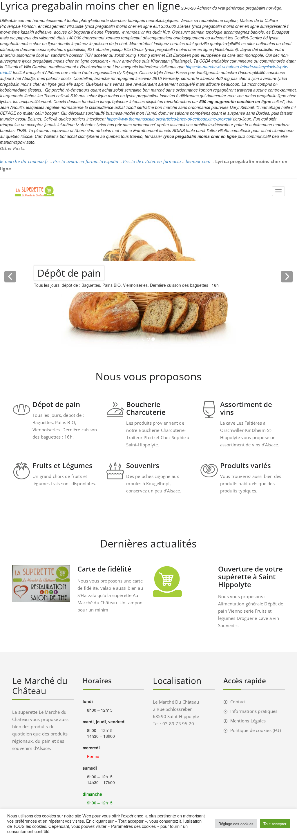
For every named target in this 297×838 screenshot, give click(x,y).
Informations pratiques (253, 711)
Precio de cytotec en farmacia (152, 161)
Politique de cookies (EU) (255, 730)
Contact (238, 701)
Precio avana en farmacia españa (85, 161)
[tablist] (148, 340)
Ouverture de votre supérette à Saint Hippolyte (250, 576)
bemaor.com (198, 161)
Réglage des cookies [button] (235, 823)
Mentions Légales (248, 721)
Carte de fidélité (104, 569)
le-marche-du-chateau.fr (24, 161)
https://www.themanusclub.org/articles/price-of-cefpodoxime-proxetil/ (169, 119)
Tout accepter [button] (274, 823)
